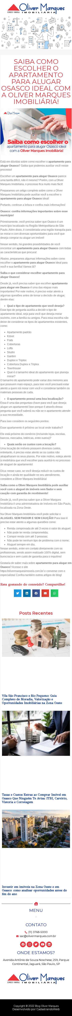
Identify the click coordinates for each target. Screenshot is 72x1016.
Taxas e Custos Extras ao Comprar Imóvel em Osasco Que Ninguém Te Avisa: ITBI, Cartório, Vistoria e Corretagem (34, 798)
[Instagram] (29, 944)
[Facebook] (23, 944)
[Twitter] (36, 944)
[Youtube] (42, 944)
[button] (36, 23)
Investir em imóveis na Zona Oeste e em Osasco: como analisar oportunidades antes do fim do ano (34, 890)
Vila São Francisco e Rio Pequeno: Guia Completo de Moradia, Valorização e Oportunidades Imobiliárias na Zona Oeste (32, 699)
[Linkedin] (49, 944)
